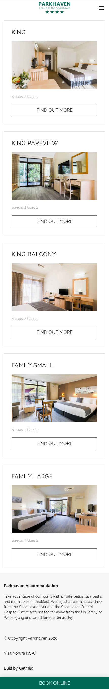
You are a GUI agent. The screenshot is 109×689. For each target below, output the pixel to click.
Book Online (54, 683)
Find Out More (55, 110)
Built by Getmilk (18, 668)
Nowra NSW (24, 653)
